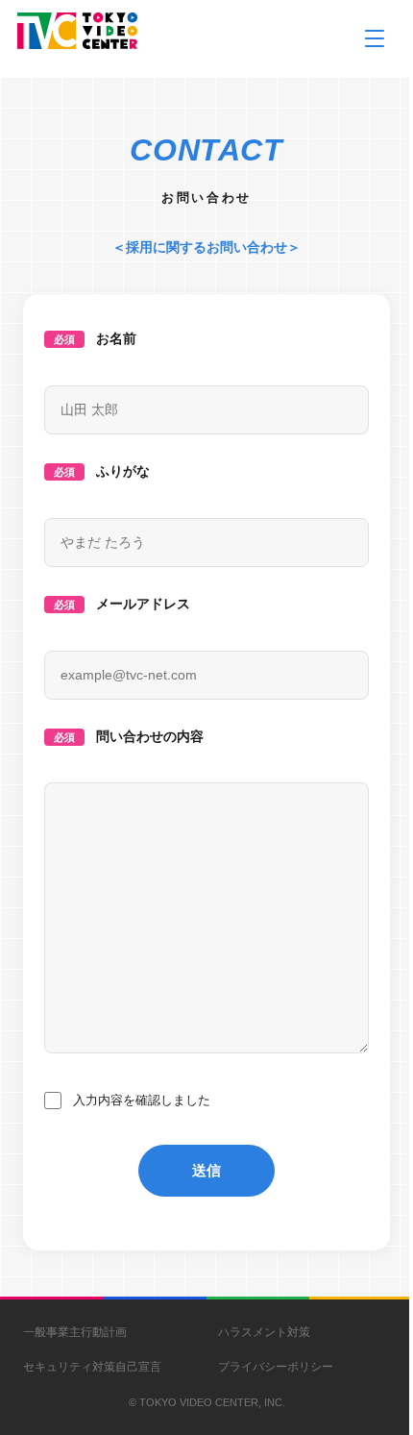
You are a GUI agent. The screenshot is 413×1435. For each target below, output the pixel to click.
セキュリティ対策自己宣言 (92, 1366)
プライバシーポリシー (275, 1366)
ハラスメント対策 (264, 1332)
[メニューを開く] (374, 38)
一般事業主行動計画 (75, 1332)
